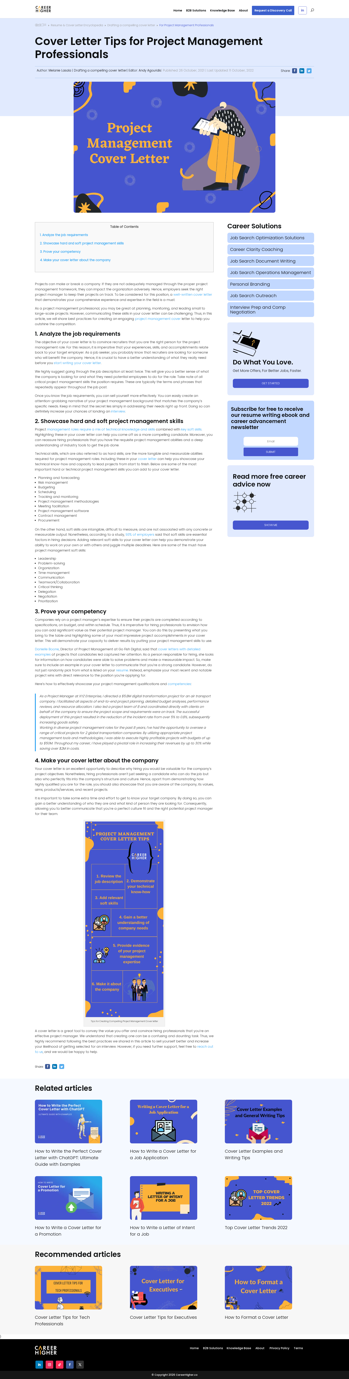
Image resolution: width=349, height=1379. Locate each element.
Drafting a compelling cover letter (100, 70)
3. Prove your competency (60, 251)
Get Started (271, 383)
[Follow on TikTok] (59, 1365)
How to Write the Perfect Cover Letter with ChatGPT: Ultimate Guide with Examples (68, 1157)
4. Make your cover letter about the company (75, 260)
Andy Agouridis (150, 70)
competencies (179, 684)
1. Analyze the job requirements (64, 235)
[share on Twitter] (61, 1066)
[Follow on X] (80, 1365)
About (243, 11)
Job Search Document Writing (263, 261)
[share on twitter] (309, 70)
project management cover (158, 318)
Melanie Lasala (60, 70)
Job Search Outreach (253, 296)
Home (177, 11)
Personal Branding (250, 284)
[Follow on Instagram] (49, 1365)
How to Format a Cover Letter (256, 1317)
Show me (270, 525)
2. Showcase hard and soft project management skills (82, 243)
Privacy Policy (279, 1348)
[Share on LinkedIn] (301, 70)
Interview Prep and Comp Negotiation (258, 309)
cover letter (147, 459)
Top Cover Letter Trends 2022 (256, 1228)
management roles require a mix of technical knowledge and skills (101, 429)
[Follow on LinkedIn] (39, 1365)
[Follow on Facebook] (70, 1365)
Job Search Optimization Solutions (267, 238)
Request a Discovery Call (273, 10)
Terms (298, 1348)
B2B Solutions (196, 11)
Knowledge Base (222, 11)
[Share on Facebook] (294, 70)
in (302, 10)
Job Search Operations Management (270, 272)
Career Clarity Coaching (256, 249)
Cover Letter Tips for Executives (163, 1317)
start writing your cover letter (77, 363)
